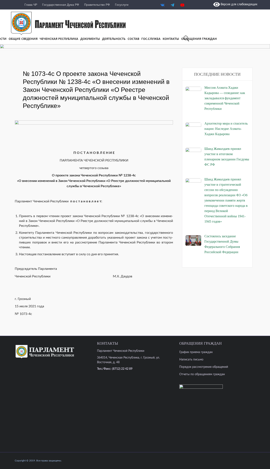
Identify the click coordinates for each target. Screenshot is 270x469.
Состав (133, 39)
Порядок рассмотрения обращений (203, 367)
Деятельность (114, 39)
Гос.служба (151, 39)
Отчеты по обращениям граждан (202, 374)
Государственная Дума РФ (60, 4)
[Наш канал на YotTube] (182, 2)
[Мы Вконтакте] (162, 2)
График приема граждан (196, 352)
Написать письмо (191, 359)
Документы (90, 39)
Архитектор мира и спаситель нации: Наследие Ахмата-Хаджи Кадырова (226, 129)
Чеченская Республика (59, 39)
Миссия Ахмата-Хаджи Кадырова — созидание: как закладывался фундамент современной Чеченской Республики (224, 98)
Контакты (171, 39)
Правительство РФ (97, 4)
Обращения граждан (199, 39)
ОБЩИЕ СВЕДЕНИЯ (23, 39)
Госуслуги (121, 4)
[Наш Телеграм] (172, 2)
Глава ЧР (30, 4)
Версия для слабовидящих (238, 4)
